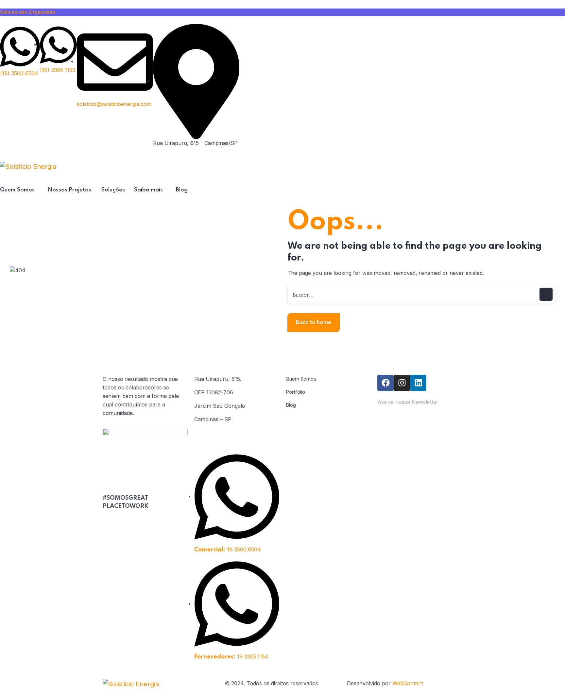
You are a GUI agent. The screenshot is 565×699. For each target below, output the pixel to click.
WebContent (407, 683)
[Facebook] (385, 383)
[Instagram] (402, 383)
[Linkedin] (418, 383)
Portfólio (295, 392)
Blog (291, 405)
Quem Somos (301, 379)
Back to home (313, 322)
